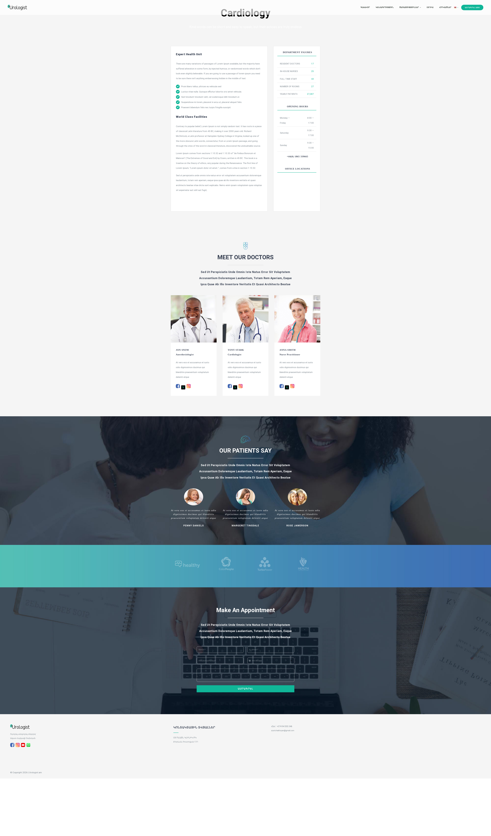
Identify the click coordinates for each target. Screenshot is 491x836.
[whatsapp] (28, 745)
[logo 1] (20, 725)
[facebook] (12, 745)
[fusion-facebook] (178, 386)
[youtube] (23, 745)
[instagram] (18, 745)
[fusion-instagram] (189, 386)
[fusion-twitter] (183, 387)
